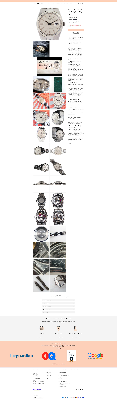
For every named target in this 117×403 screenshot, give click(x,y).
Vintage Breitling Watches (63, 381)
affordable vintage (75, 90)
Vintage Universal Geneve (75, 369)
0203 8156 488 (75, 37)
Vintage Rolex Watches (62, 372)
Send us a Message (74, 38)
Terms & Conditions (49, 373)
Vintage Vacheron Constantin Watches (63, 379)
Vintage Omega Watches (63, 373)
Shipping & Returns (49, 372)
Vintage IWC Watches (62, 384)
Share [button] (70, 143)
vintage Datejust (72, 84)
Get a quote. (76, 43)
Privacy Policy (48, 375)
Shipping (69, 22)
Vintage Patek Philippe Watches (64, 375)
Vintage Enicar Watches (62, 386)
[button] (49, 4)
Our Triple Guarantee (49, 378)
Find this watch (76, 30)
